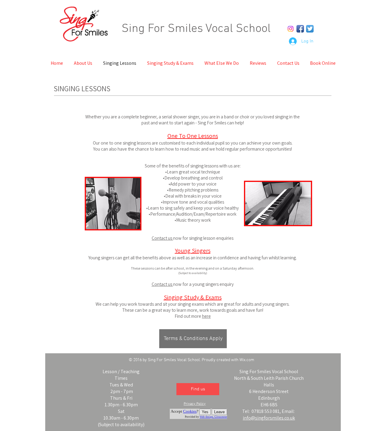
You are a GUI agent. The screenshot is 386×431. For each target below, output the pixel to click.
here (206, 316)
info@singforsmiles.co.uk (269, 418)
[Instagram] (290, 29)
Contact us (162, 238)
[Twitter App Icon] (310, 29)
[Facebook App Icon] (300, 29)
